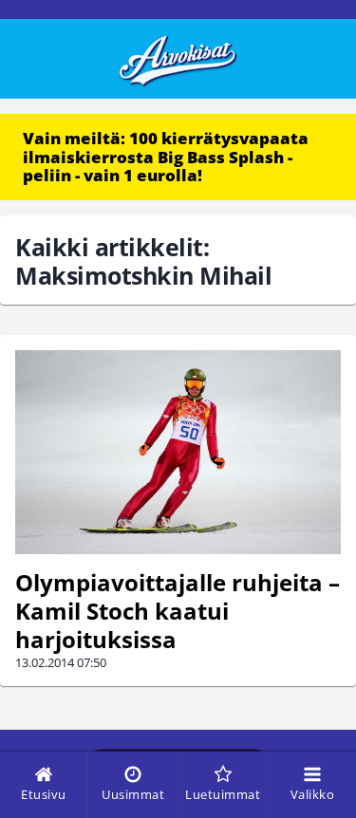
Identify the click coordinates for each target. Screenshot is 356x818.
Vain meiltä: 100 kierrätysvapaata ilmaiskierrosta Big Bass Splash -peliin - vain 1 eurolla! (166, 156)
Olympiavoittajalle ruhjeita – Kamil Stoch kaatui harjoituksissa (177, 611)
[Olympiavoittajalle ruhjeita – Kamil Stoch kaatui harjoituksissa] (178, 452)
